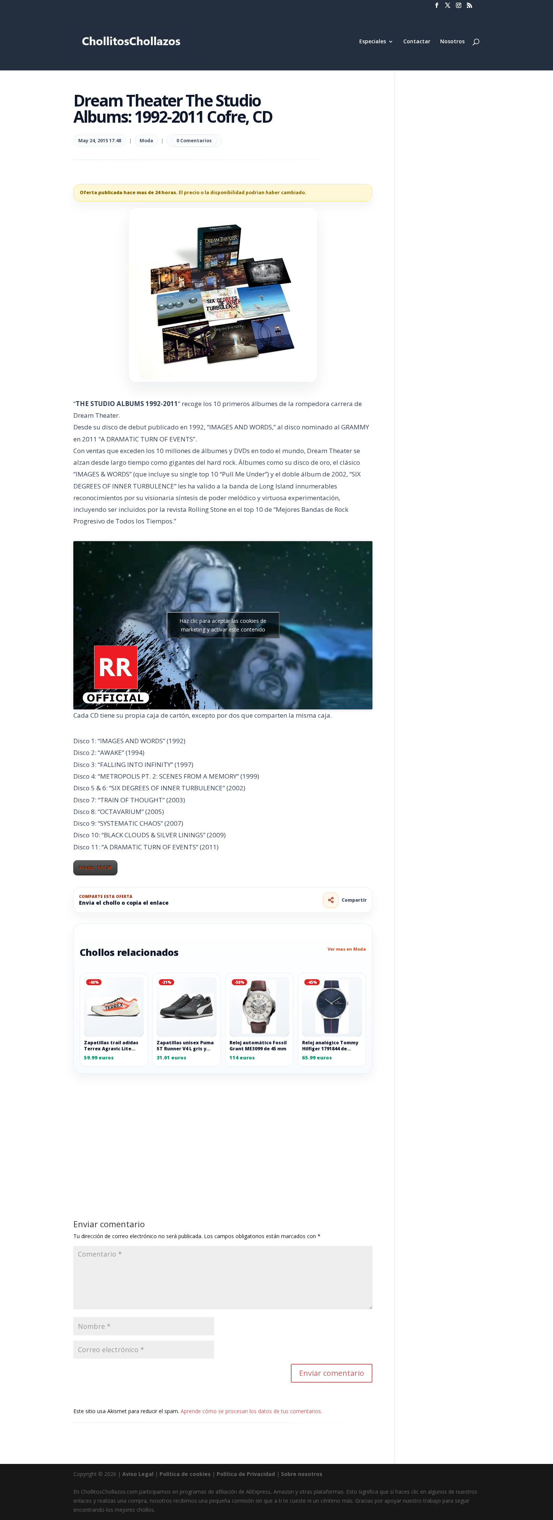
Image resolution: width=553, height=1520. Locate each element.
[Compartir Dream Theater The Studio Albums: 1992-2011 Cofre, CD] (331, 900)
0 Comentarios (194, 140)
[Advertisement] (222, 1129)
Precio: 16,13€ (95, 867)
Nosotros (452, 42)
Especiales (372, 42)
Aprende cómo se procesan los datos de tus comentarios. (251, 1411)
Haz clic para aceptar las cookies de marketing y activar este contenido (222, 625)
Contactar (416, 42)
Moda (146, 140)
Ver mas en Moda (347, 949)
